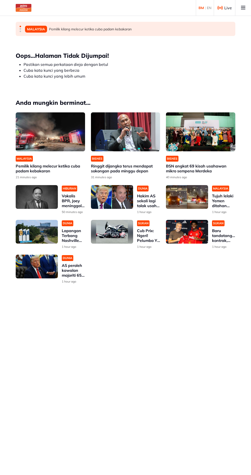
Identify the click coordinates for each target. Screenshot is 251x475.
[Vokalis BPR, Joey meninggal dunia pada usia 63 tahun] (37, 197)
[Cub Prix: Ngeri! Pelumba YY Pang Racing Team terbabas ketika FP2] (112, 232)
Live (228, 7)
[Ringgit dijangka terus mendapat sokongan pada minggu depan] (125, 131)
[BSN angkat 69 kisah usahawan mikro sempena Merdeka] (200, 131)
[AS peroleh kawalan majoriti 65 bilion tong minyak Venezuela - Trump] (37, 266)
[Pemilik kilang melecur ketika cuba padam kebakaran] (50, 131)
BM (201, 8)
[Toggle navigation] (243, 8)
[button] (20, 26)
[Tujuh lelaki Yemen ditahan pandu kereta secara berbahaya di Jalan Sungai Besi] (187, 197)
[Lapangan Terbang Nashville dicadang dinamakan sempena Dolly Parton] (37, 232)
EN (209, 8)
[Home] (23, 8)
